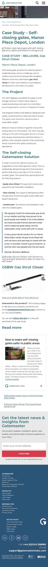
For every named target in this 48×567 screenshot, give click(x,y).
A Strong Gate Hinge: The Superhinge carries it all (22, 405)
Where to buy (7, 506)
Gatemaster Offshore (9, 486)
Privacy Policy (7, 512)
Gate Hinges (6, 497)
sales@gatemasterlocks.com (21, 310)
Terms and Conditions (9, 508)
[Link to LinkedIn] (4, 538)
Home (4, 22)
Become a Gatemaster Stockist (13, 484)
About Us (5, 482)
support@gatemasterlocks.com (27, 550)
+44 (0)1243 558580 (34, 544)
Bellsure (14, 98)
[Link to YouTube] (18, 538)
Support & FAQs (8, 478)
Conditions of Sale (8, 510)
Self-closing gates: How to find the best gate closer (23, 397)
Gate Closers (6, 493)
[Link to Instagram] (25, 538)
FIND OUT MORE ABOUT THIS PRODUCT (20, 298)
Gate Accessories (8, 495)
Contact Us (6, 476)
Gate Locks (6, 499)
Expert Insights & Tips (14, 22)
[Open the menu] (43, 3)
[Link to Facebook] (11, 538)
